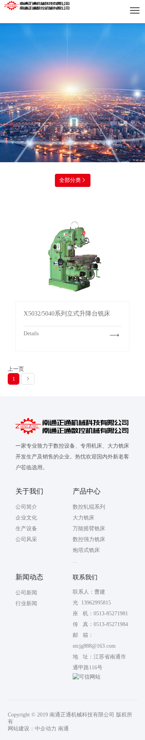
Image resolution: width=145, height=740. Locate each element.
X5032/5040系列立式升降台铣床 (73, 256)
